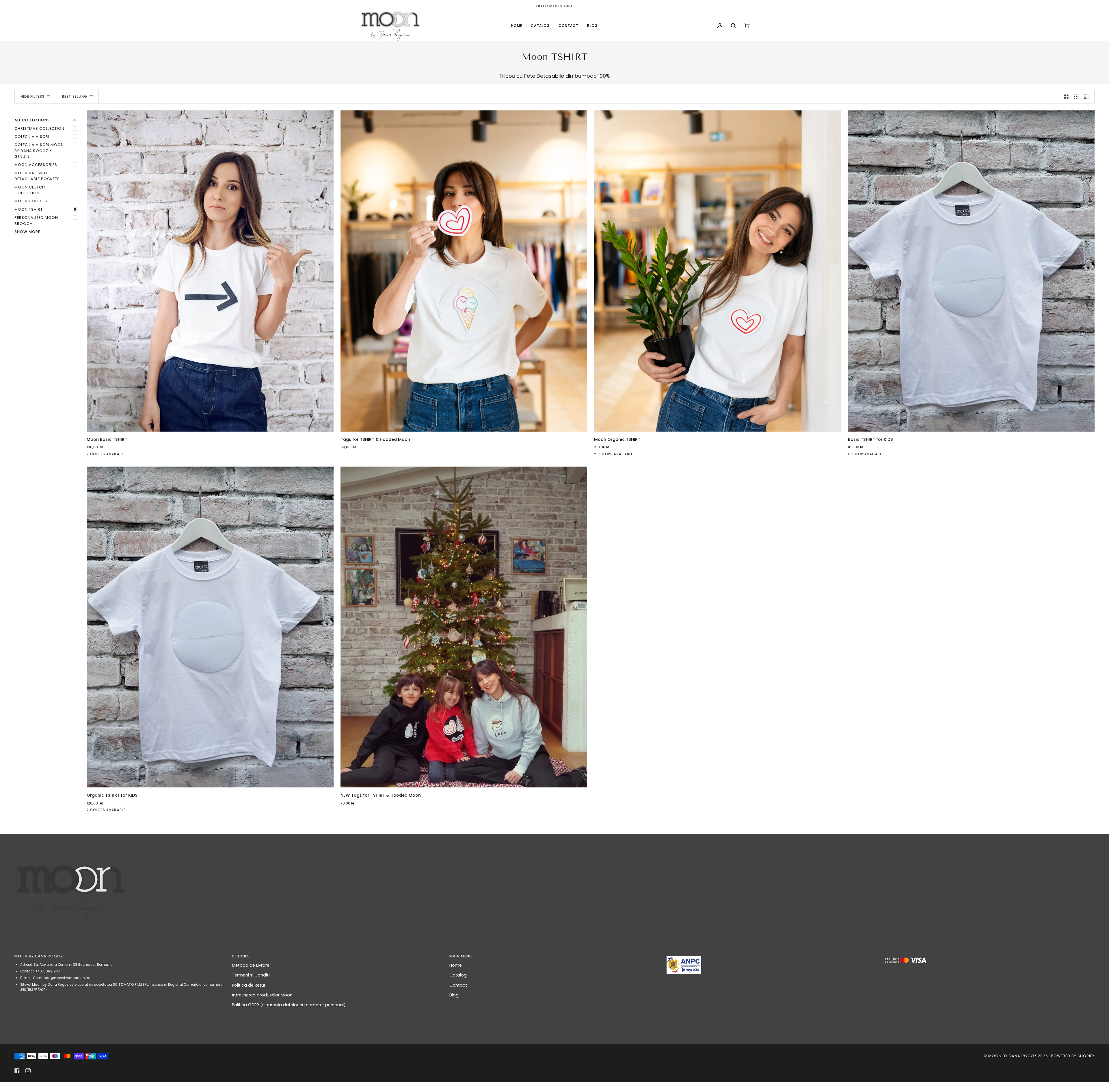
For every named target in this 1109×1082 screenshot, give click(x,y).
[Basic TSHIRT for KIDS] (971, 271)
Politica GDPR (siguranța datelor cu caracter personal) (289, 1005)
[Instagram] (28, 1070)
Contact (458, 985)
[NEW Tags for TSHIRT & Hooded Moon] (463, 627)
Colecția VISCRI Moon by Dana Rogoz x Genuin (39, 150)
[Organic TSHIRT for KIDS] (210, 627)
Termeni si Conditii (251, 975)
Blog (454, 995)
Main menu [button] (460, 956)
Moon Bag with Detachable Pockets (37, 176)
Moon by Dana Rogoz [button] (38, 956)
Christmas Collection (39, 128)
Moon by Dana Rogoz (1012, 1055)
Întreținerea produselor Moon (262, 995)
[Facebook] (17, 1070)
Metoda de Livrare (250, 965)
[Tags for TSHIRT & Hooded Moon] (463, 271)
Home (455, 965)
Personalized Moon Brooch (36, 220)
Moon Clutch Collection (29, 190)
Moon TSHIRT (28, 209)
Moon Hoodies (30, 201)
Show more (27, 231)
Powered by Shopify (1073, 1055)
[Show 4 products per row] (1087, 96)
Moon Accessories (35, 164)
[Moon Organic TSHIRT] (717, 271)
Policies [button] (241, 956)
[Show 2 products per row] (1066, 96)
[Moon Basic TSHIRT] (210, 271)
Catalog (458, 975)
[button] (772, 954)
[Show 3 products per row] (1076, 96)
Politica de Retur (248, 985)
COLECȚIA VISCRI (31, 136)
